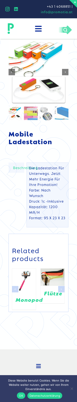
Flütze (53, 293)
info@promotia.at (57, 12)
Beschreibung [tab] (18, 167)
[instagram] (7, 9)
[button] (15, 289)
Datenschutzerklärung (45, 395)
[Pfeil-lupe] (65, 27)
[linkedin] (16, 9)
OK (21, 395)
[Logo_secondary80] (10, 24)
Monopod (29, 299)
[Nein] (72, 388)
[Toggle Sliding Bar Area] (73, 4)
